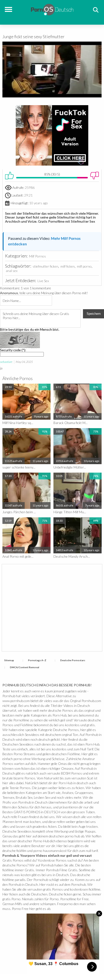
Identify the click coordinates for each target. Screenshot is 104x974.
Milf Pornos (37, 256)
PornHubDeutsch (52, 9)
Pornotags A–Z (37, 660)
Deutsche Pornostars (72, 660)
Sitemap (9, 660)
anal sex (11, 271)
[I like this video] (9, 175)
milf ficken (67, 266)
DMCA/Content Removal (24, 667)
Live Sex (43, 281)
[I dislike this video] (94, 175)
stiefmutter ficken (45, 266)
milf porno (84, 266)
